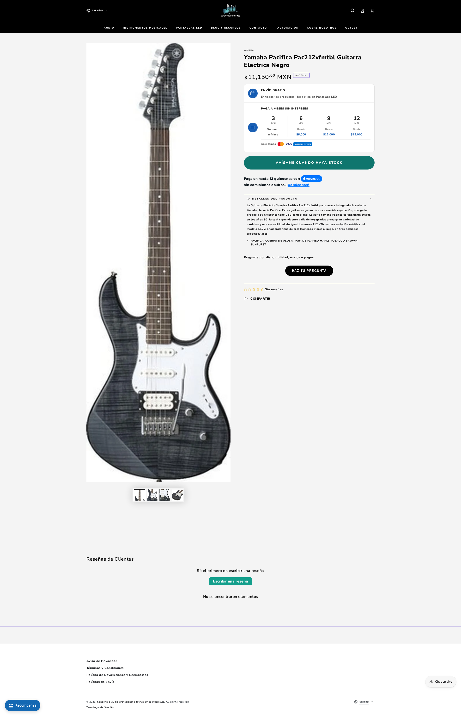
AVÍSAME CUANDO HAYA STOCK (309, 162)
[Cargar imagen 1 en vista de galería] (139, 495)
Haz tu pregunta (309, 271)
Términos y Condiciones (105, 668)
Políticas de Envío (100, 682)
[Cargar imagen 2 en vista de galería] (152, 495)
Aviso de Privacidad (101, 661)
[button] (352, 10)
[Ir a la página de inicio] (230, 10)
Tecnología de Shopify (100, 707)
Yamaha (249, 50)
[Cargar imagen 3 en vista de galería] (164, 495)
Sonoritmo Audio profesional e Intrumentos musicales (130, 701)
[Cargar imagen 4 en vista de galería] (177, 495)
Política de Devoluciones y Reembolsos (117, 675)
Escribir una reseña (230, 581)
